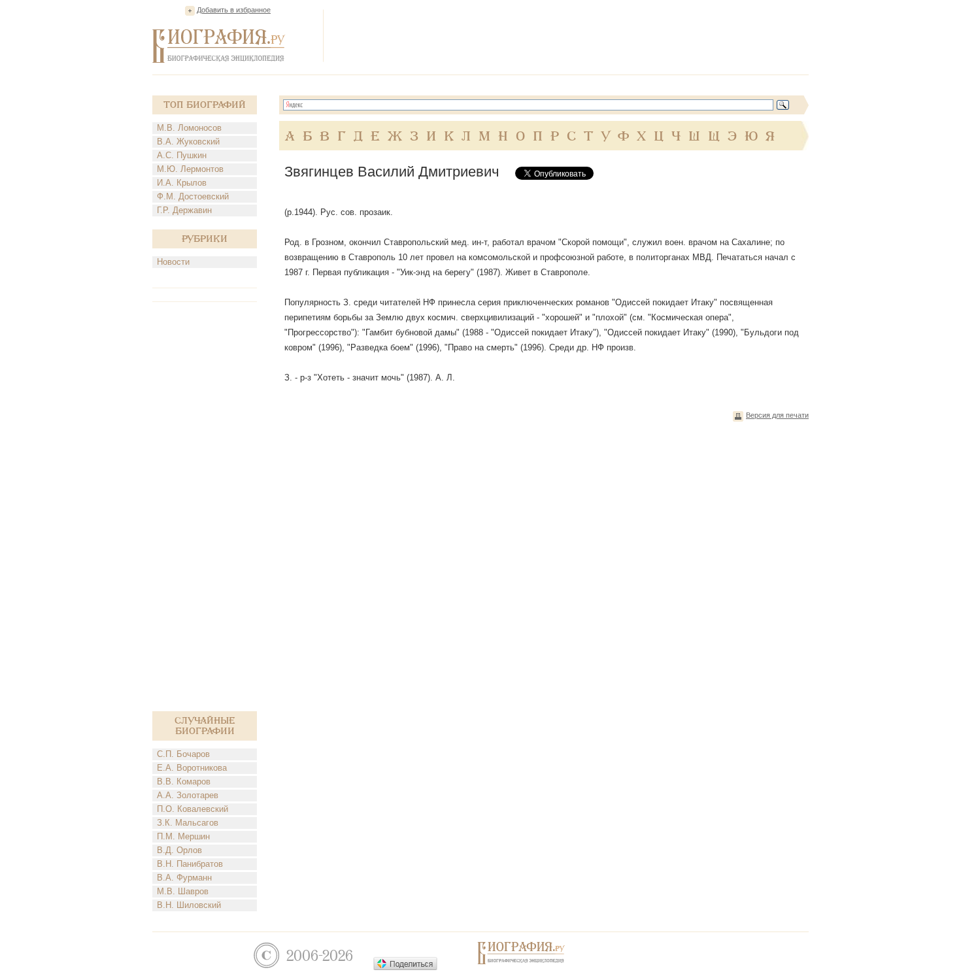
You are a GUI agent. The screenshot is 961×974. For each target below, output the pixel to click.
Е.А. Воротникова (192, 768)
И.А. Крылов (182, 183)
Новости (173, 262)
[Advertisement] (571, 35)
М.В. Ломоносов (189, 128)
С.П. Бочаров (183, 754)
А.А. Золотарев (187, 795)
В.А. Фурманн (184, 877)
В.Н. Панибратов (190, 864)
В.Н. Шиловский (189, 905)
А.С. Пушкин (182, 155)
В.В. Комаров (184, 781)
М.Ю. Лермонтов (190, 169)
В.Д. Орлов (179, 850)
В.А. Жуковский (188, 141)
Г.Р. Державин (184, 210)
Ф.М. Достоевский (193, 196)
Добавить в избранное (234, 10)
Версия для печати (777, 415)
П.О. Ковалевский (192, 809)
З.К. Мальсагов (187, 823)
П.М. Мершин (183, 836)
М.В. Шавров (183, 891)
